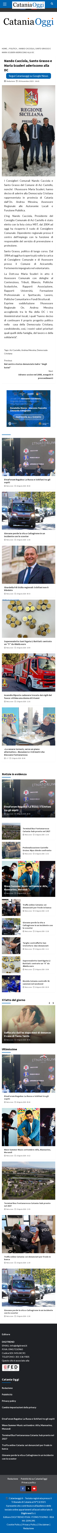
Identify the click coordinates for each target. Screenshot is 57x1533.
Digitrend (26, 1513)
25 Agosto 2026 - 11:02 (42, 854)
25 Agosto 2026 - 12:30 (42, 911)
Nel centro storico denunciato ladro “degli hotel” (25, 364)
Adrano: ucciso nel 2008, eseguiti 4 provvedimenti (35, 375)
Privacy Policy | (30, 1524)
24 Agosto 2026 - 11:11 (42, 949)
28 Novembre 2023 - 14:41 (28, 81)
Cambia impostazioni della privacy (19, 1407)
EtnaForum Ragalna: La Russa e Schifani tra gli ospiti (28, 1418)
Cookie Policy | (14, 1524)
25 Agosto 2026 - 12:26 (23, 540)
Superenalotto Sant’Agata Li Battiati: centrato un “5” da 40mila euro (36, 963)
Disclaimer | (44, 1524)
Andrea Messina (28, 350)
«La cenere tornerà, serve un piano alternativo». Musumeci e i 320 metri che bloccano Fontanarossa (24, 752)
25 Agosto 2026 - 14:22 (23, 893)
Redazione (11, 81)
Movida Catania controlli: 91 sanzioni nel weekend (36, 982)
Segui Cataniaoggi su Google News (28, 75)
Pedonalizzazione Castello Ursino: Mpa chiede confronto (37, 849)
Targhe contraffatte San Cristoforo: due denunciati (36, 944)
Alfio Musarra (10, 1040)
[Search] (52, 3)
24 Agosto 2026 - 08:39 (42, 987)
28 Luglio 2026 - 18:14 (25, 1040)
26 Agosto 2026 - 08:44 (23, 486)
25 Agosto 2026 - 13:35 (42, 835)
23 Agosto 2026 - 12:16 (23, 702)
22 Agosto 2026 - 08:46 (18, 758)
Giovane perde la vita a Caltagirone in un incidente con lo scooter (24, 535)
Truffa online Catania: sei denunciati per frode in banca (37, 906)
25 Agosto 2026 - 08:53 (23, 594)
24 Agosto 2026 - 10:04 (23, 648)
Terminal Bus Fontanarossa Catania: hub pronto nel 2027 (36, 829)
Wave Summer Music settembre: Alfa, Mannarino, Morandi (26, 887)
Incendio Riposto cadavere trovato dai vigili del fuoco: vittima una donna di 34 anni (28, 696)
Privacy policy (9, 1401)
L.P (7, 758)
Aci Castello (15, 350)
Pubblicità (7, 1394)
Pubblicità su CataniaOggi (34, 1478)
